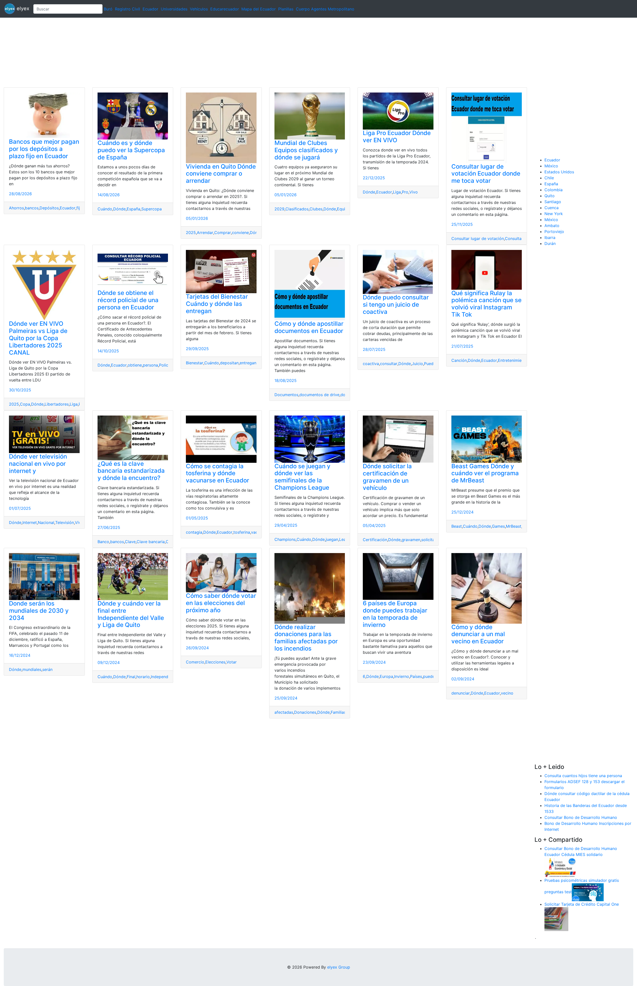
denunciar (460, 693)
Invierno (401, 676)
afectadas (283, 712)
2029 (279, 208)
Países (416, 676)
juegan (332, 539)
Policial (165, 365)
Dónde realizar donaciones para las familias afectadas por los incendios (306, 637)
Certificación (375, 539)
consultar (388, 363)
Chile (549, 177)
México (551, 165)
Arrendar (205, 232)
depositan (229, 362)
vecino (507, 693)
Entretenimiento (513, 360)
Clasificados (297, 208)
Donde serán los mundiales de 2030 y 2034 (39, 610)
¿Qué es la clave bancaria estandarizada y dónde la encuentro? (131, 471)
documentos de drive (319, 394)
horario (143, 676)
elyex (22, 8)
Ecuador (150, 8)
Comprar (222, 232)
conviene (240, 232)
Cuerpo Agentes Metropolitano (325, 8)
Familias (338, 712)
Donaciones (305, 712)
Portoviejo (554, 231)
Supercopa (151, 208)
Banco (103, 541)
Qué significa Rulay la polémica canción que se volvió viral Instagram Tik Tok (486, 303)
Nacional (46, 522)
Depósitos (49, 207)
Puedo (430, 363)
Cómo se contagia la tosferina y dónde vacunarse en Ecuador (217, 473)
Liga (397, 191)
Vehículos (199, 8)
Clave (130, 541)
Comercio (195, 661)
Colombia (553, 189)
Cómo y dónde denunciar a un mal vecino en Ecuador (478, 634)
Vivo (413, 191)
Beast (456, 526)
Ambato (551, 225)
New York (553, 213)
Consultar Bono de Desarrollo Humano (580, 817)
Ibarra (549, 237)
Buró (108, 8)
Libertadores (57, 404)
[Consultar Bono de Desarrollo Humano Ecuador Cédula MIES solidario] (560, 866)
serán (47, 669)
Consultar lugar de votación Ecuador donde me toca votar (485, 174)
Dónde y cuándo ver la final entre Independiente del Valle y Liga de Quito (131, 614)
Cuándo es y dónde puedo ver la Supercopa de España (131, 150)
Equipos (344, 208)
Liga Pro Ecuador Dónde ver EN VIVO (397, 136)
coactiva (371, 363)
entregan (248, 362)
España (133, 208)
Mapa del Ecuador (258, 8)
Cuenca (551, 207)
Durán (550, 243)
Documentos (286, 394)
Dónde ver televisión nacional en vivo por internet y (38, 463)
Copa (25, 404)
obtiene (135, 365)
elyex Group (338, 967)
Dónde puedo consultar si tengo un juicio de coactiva (396, 304)
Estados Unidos (559, 171)
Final (131, 676)
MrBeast (513, 526)
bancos (32, 207)
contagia (194, 532)
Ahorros (16, 207)
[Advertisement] (149, 52)
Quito (549, 195)
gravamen (411, 539)
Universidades (174, 8)
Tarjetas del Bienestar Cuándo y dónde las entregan (217, 304)
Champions (285, 539)
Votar (231, 661)
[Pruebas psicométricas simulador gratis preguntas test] (588, 891)
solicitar (428, 539)
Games (498, 526)
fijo (79, 207)
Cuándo (105, 208)
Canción (459, 360)
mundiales (31, 669)
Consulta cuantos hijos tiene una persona (583, 775)
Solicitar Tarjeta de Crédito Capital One (581, 904)
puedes (430, 676)
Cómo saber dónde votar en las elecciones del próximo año (221, 603)
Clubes (316, 208)
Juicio (417, 363)
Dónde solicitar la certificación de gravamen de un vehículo (387, 477)
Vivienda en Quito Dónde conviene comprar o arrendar (221, 174)
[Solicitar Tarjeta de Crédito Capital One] (556, 918)
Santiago (552, 201)
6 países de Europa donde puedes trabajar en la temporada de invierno (395, 614)
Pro (405, 191)
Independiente (164, 676)
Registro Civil (127, 8)
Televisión (64, 522)
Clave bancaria (151, 541)
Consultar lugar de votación (477, 238)
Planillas (285, 8)
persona (150, 365)
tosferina (241, 532)
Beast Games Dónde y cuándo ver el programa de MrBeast (485, 473)
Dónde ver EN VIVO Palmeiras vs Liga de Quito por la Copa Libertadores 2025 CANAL (38, 338)
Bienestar (194, 362)
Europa (386, 676)
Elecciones (215, 661)
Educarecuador (224, 8)
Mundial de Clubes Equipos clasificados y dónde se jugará (306, 150)
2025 (191, 232)
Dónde (119, 208)
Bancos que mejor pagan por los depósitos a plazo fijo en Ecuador (44, 149)
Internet (29, 522)
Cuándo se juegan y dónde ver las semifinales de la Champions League (302, 477)
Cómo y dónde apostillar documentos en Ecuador (308, 327)
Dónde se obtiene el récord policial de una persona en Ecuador (128, 300)
